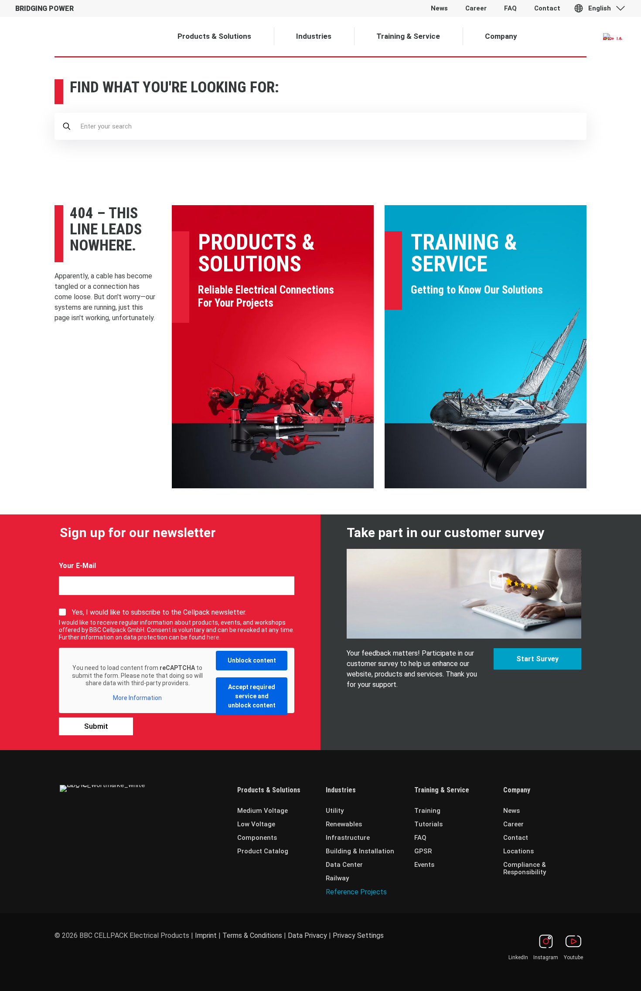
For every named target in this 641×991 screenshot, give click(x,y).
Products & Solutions (256, 253)
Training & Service (464, 253)
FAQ (420, 838)
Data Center (344, 865)
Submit (96, 726)
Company (516, 790)
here (213, 637)
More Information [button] (137, 697)
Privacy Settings (358, 935)
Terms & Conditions (252, 935)
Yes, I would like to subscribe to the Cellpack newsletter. (159, 612)
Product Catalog (262, 851)
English (599, 8)
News (511, 811)
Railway (337, 878)
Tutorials (428, 824)
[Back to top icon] (599, 973)
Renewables (344, 824)
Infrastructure (348, 838)
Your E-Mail (77, 565)
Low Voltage (256, 824)
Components (257, 838)
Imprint (206, 935)
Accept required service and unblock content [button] (252, 696)
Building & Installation (360, 851)
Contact (515, 838)
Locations (518, 851)
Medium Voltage (262, 811)
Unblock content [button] (252, 660)
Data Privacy (307, 935)
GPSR (423, 851)
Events (424, 865)
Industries (341, 790)
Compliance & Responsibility (524, 868)
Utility (335, 811)
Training (427, 811)
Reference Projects (356, 892)
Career (513, 824)
